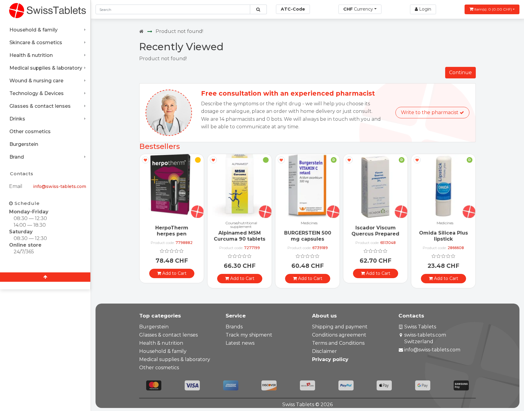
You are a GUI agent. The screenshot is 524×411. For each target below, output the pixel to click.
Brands (234, 327)
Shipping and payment (340, 327)
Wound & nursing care (36, 81)
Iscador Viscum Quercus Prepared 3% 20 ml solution (375, 233)
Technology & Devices (36, 93)
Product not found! (179, 31)
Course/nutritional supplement (241, 225)
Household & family (33, 30)
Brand (16, 157)
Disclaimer (324, 351)
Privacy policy (330, 359)
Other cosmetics (30, 131)
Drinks (17, 119)
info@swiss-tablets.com (59, 186)
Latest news (240, 343)
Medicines (309, 223)
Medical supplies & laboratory (45, 68)
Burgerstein (23, 144)
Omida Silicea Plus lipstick (443, 236)
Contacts (21, 173)
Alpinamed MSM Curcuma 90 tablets (239, 236)
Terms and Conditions (338, 343)
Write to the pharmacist (430, 112)
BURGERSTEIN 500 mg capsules (307, 236)
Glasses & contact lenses (40, 106)
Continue (460, 72)
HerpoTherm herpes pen (171, 230)
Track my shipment (249, 335)
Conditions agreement (339, 335)
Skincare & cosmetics (35, 42)
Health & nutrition (31, 55)
